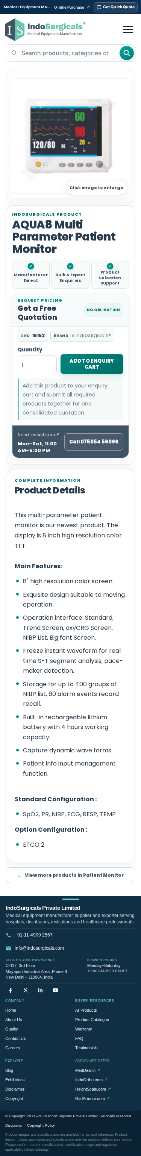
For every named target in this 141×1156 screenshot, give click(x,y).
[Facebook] (10, 990)
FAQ (79, 1038)
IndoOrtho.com (91, 1079)
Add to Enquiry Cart (92, 364)
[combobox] (62, 53)
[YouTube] (55, 990)
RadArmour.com (92, 1098)
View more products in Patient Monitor (70, 875)
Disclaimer (14, 1089)
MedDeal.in (87, 1070)
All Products (86, 1010)
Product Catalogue (92, 1019)
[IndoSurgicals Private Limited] (45, 29)
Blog (9, 1070)
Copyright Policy (41, 1125)
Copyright (14, 1098)
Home (10, 1010)
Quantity (30, 350)
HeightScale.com (93, 1088)
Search (127, 53)
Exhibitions (15, 1079)
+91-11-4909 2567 (34, 935)
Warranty (83, 1029)
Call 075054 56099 (93, 441)
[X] (25, 990)
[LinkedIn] (40, 990)
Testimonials (86, 1048)
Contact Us (15, 1038)
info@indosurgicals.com (39, 948)
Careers (12, 1048)
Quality (11, 1029)
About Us (13, 1019)
